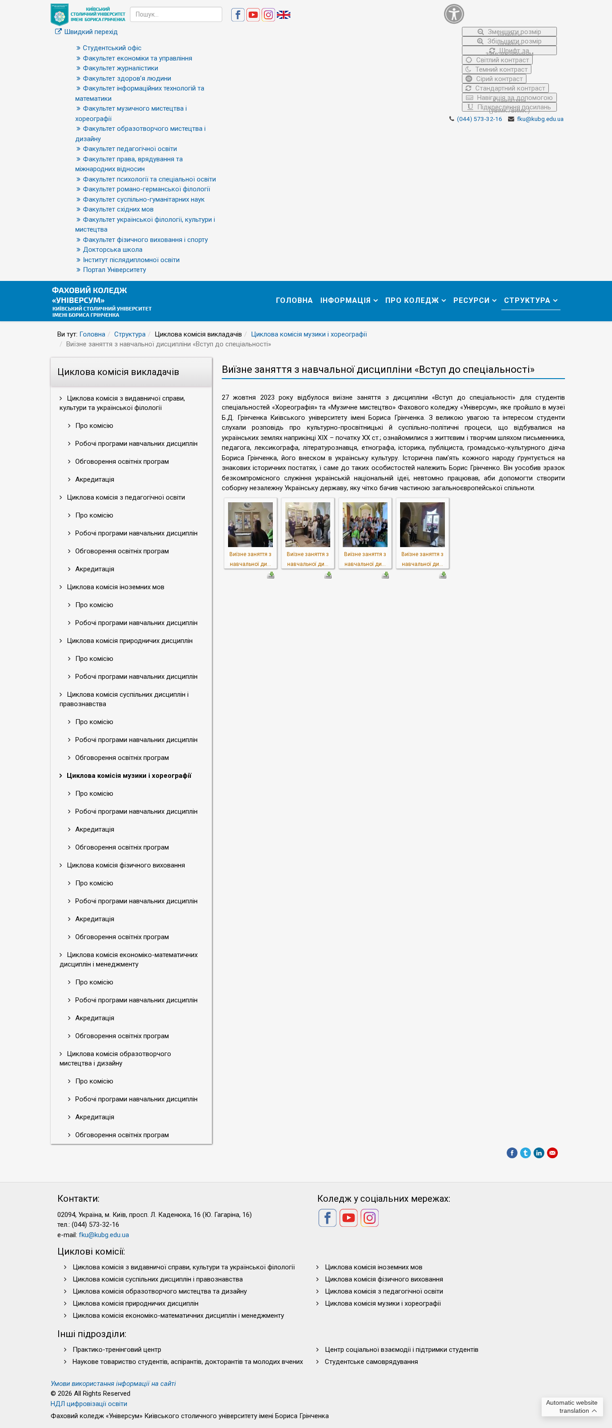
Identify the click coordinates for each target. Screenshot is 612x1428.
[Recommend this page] (552, 1153)
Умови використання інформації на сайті (113, 1384)
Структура (527, 300)
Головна (294, 300)
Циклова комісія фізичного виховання (125, 865)
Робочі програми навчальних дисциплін (135, 444)
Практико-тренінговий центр (117, 1350)
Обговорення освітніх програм (121, 461)
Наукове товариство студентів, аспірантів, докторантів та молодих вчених (188, 1362)
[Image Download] (270, 574)
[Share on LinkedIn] (539, 1153)
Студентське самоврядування (371, 1362)
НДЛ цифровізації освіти (89, 1404)
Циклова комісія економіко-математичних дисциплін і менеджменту (129, 959)
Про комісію (93, 426)
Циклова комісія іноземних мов (114, 587)
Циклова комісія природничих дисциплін (129, 641)
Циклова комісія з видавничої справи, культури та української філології (122, 403)
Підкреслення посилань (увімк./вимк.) (513, 107)
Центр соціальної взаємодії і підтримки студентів (401, 1350)
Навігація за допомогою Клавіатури (514, 98)
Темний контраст (501, 69)
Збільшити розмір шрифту (514, 41)
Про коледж (412, 300)
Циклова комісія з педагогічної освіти (125, 497)
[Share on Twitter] (525, 1153)
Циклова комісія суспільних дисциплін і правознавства (124, 699)
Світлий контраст (501, 60)
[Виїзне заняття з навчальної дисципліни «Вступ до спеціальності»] (250, 524)
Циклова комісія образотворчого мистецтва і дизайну (115, 1058)
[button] (500, 14)
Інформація (345, 300)
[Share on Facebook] (512, 1153)
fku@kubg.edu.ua (540, 118)
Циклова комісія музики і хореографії (309, 334)
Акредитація (93, 479)
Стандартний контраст (509, 88)
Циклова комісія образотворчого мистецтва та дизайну (160, 1291)
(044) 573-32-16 (479, 118)
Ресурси (471, 300)
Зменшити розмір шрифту (513, 32)
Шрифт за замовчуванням (509, 51)
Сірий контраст (498, 79)
